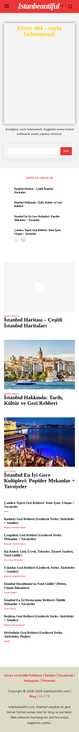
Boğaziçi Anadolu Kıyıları (15, 527)
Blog (33, 696)
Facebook (65, 675)
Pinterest (48, 681)
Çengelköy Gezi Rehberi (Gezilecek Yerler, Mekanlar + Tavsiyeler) (33, 537)
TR (48, 696)
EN (41, 696)
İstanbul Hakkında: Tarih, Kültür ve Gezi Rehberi (33, 400)
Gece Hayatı (10, 471)
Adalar (7, 641)
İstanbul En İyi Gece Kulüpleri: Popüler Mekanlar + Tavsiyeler (39, 480)
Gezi (6, 511)
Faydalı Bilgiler (11, 316)
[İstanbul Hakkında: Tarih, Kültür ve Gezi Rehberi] (39, 364)
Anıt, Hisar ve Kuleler (13, 560)
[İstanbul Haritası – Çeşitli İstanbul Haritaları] (39, 287)
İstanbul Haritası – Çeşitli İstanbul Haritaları (33, 323)
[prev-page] (16, 239)
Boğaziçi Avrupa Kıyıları (14, 625)
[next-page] (23, 239)
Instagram (31, 681)
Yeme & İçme (10, 608)
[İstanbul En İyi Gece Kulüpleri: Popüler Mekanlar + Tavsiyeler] (39, 442)
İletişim (50, 675)
